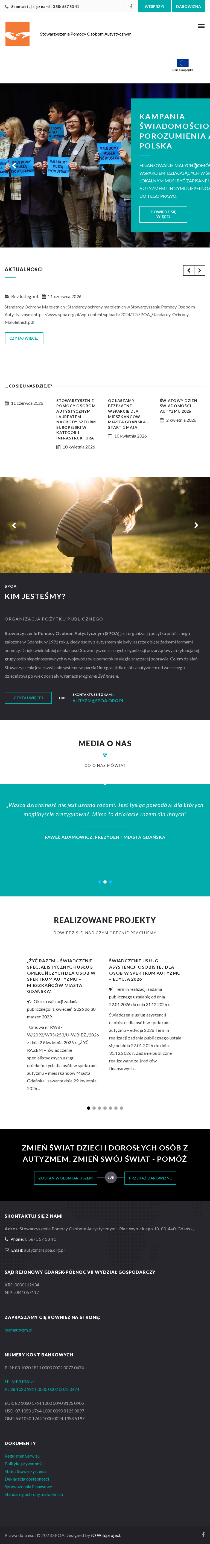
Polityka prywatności (25, 1463)
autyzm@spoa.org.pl (98, 700)
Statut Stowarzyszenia (25, 1471)
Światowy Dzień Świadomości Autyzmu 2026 (178, 405)
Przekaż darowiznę (150, 1178)
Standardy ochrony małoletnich (34, 1494)
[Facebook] (131, 6)
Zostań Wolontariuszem (66, 1178)
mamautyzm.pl (18, 1329)
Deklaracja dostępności (27, 1478)
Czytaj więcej (24, 338)
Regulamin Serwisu (22, 1455)
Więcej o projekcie (168, 127)
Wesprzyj (154, 6)
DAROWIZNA (188, 6)
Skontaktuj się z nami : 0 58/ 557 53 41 (45, 6)
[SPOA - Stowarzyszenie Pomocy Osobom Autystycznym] (105, 65)
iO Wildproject (106, 1535)
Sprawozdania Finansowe (28, 1486)
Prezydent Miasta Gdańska (68, 837)
